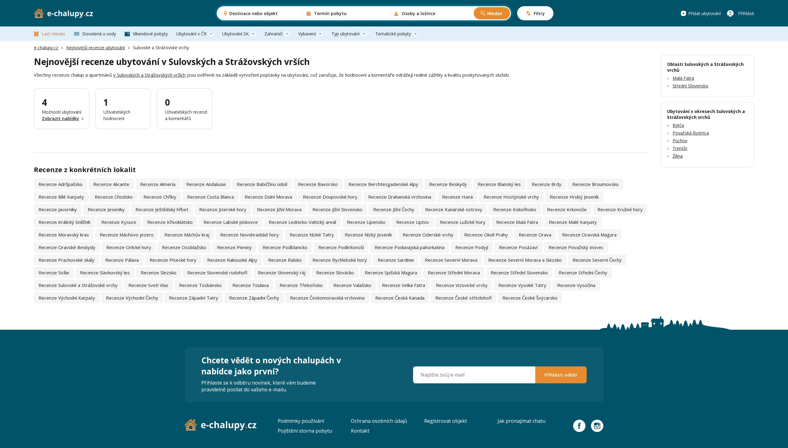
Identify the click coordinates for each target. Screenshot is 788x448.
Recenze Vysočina (576, 285)
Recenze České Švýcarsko (529, 298)
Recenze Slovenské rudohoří (217, 272)
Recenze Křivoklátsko (170, 222)
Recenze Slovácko (335, 272)
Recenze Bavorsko (318, 184)
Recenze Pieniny (234, 247)
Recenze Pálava (122, 260)
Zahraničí (273, 34)
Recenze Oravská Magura (589, 235)
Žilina (678, 156)
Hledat (494, 13)
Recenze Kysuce (118, 222)
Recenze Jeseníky (106, 209)
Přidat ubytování (704, 13)
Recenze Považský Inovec (576, 247)
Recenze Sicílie (53, 272)
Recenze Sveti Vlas (148, 285)
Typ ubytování (346, 34)
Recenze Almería (157, 184)
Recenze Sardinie (396, 260)
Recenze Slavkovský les (105, 272)
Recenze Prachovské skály (66, 260)
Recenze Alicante (111, 184)
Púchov (680, 140)
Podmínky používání (301, 421)
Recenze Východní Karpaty (66, 298)
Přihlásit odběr (561, 375)
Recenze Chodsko (114, 197)
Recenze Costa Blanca (210, 197)
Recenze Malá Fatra (517, 222)
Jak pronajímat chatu (521, 421)
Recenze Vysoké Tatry (522, 285)
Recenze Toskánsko (200, 285)
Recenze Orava (535, 235)
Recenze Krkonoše (567, 209)
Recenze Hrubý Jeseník (574, 197)
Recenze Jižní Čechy (393, 209)
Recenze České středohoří (463, 298)
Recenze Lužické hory (462, 222)
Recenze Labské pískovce (230, 222)
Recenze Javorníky (57, 209)
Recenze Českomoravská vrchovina (327, 298)
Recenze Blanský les (499, 184)
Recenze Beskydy (448, 184)
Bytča (678, 125)
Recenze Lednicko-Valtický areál (302, 222)
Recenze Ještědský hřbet (161, 209)
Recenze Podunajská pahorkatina (409, 247)
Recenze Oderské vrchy (428, 235)
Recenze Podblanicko (285, 247)
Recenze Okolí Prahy (486, 235)
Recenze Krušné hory (620, 209)
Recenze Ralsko (285, 260)
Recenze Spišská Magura (391, 272)
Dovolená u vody (99, 34)
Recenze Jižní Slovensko (337, 209)
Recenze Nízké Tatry (312, 235)
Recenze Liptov (412, 222)
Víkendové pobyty (150, 34)
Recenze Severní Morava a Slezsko (525, 260)
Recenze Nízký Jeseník (368, 235)
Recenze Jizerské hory (222, 209)
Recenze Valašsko (352, 285)
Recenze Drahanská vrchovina (399, 197)
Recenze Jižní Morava (279, 209)
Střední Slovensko (690, 86)
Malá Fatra (683, 78)
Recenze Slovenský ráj (281, 272)
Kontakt (360, 430)
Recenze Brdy (546, 184)
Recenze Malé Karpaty (573, 222)
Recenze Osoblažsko (184, 247)
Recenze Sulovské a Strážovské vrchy (78, 285)
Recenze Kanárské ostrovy (453, 209)
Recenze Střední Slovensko (519, 272)
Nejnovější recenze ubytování (95, 47)
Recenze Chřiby (159, 197)
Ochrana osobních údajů (379, 421)
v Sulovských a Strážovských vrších (149, 75)
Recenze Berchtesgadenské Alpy (383, 184)
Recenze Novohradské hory (249, 235)
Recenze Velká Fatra (403, 285)
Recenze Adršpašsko (60, 184)
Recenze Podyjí (471, 247)
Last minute (53, 34)
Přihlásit (746, 13)
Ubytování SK (235, 34)
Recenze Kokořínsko (514, 209)
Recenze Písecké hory (173, 260)
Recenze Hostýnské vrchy (511, 197)
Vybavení (307, 34)
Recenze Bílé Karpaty (61, 197)
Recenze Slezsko (158, 272)
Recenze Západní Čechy (254, 298)
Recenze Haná (457, 197)
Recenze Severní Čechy (597, 260)
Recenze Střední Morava (454, 272)
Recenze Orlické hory (128, 247)
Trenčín (680, 148)
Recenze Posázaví (518, 247)
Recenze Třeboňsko (301, 285)
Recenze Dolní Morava (268, 197)
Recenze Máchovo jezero (127, 235)
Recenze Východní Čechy (132, 298)
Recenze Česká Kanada (399, 298)
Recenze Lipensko (366, 222)
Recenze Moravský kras (63, 235)
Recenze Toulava (250, 285)
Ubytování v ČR (191, 34)
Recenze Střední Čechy (583, 272)
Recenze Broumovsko (595, 184)
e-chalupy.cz (46, 47)
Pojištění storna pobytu (305, 430)
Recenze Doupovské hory (330, 197)
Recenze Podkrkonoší (341, 247)
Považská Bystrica (691, 133)
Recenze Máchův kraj (186, 235)
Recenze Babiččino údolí (262, 184)
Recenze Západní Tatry (193, 298)
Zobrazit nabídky (60, 118)
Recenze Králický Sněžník (64, 222)
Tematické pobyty (393, 34)
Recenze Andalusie (206, 184)
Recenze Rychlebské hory (339, 260)
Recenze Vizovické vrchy (462, 285)
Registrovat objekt (445, 421)
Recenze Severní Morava (451, 260)
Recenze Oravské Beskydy (66, 247)
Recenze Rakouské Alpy (232, 260)
